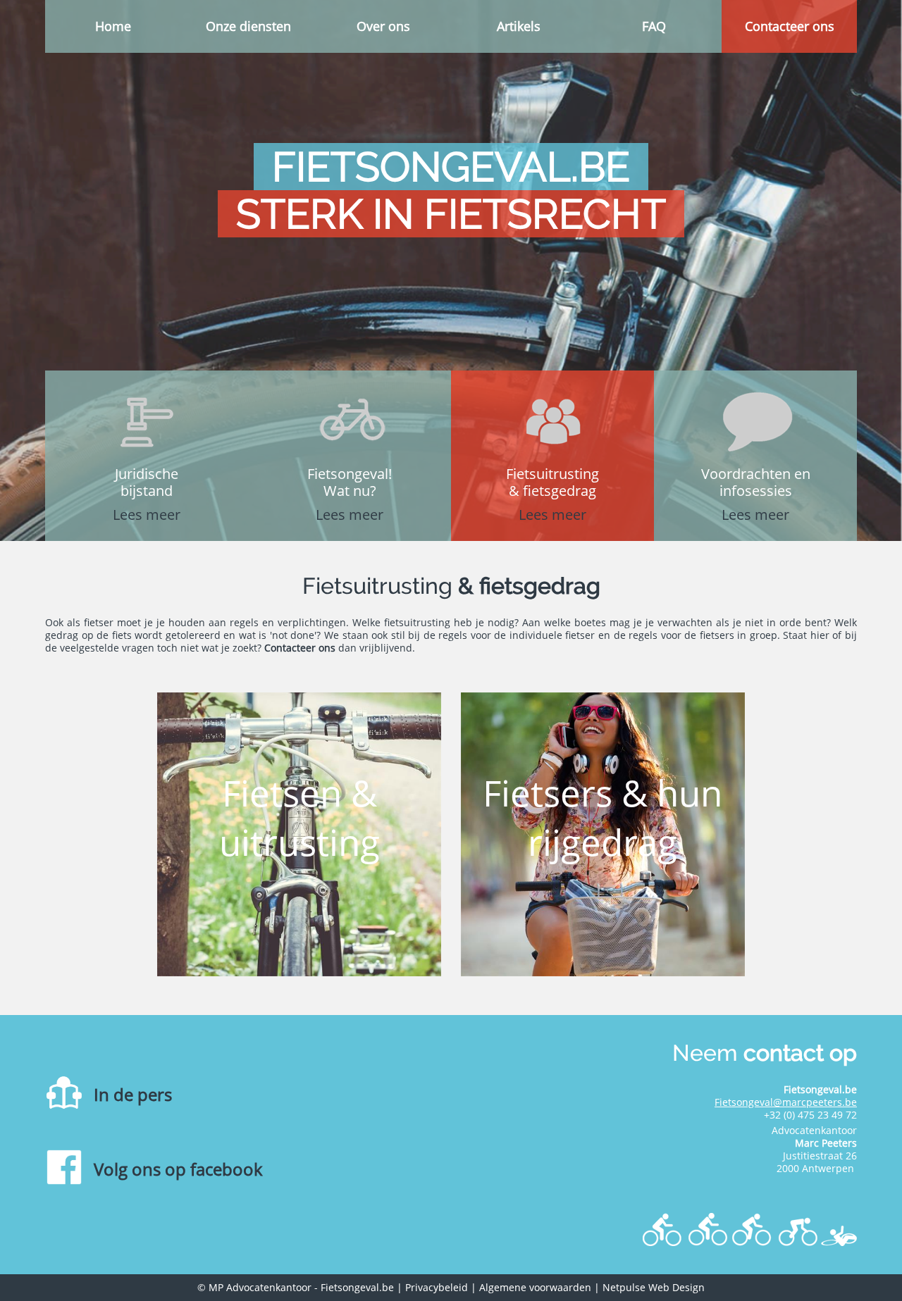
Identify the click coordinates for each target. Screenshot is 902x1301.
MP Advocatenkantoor (260, 1287)
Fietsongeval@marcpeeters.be (786, 1102)
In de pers (133, 1094)
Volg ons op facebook (178, 1169)
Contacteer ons (789, 26)
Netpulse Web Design (654, 1287)
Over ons (383, 26)
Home (113, 26)
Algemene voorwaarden (535, 1287)
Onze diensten (248, 26)
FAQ (654, 26)
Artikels (518, 26)
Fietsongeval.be (357, 1287)
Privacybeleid (436, 1287)
